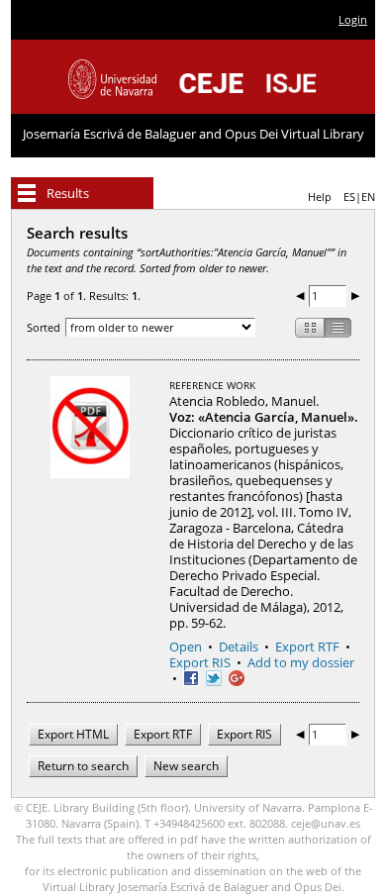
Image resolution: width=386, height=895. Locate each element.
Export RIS (200, 662)
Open (185, 646)
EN (368, 196)
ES (349, 196)
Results (68, 193)
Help (320, 196)
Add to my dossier (300, 662)
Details (238, 646)
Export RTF (307, 646)
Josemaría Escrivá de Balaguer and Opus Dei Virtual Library (193, 134)
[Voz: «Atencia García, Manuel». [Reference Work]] (90, 439)
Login (352, 19)
